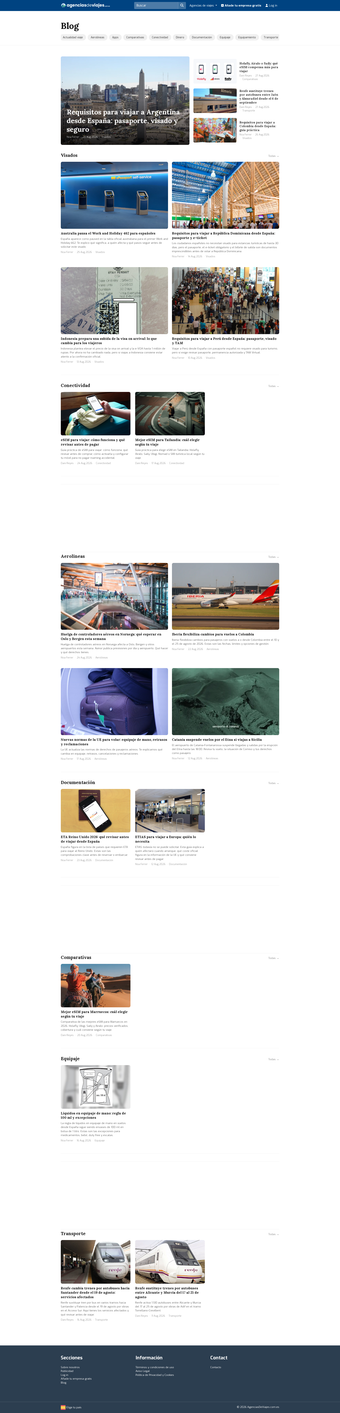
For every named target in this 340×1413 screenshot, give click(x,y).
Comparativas (130, 37)
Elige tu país (73, 1407)
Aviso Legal (143, 1371)
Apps (110, 37)
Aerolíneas (92, 37)
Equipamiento (242, 37)
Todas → (273, 156)
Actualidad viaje (68, 37)
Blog (63, 1382)
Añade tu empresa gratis (242, 5)
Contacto (215, 1367)
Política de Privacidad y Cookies (155, 1375)
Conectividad (155, 37)
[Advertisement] (170, 518)
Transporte (266, 37)
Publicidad (67, 1371)
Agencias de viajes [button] (202, 5)
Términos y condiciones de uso (155, 1367)
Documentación (197, 37)
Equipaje (220, 37)
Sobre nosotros (70, 1367)
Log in (272, 5)
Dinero (175, 37)
